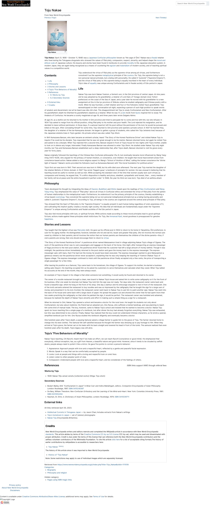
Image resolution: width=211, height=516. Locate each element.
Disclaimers (15, 490)
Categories (49, 467)
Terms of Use (98, 496)
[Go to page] (207, 3)
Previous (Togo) (50, 18)
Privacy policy (15, 485)
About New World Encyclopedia (15, 488)
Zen (123, 113)
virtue (106, 238)
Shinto (113, 189)
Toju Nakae (53, 447)
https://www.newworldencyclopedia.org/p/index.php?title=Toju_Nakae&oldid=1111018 (93, 464)
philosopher (111, 58)
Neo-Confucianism (148, 189)
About (46, 3)
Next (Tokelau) (161, 18)
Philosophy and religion (57, 473)
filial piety (81, 230)
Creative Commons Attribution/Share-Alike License (43, 496)
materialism (125, 65)
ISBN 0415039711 (122, 397)
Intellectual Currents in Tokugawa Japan (64, 412)
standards (49, 434)
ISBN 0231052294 (55, 394)
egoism (113, 65)
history (61, 446)
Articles (37, 3)
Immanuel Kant (116, 216)
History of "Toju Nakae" (58, 455)
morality (130, 63)
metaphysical (107, 75)
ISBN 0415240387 (76, 388)
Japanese (93, 58)
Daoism (95, 189)
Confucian (101, 58)
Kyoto (138, 113)
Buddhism (103, 189)
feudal (154, 58)
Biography (51, 470)
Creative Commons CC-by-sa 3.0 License (101, 434)
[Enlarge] (65, 51)
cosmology (60, 197)
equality (93, 83)
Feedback (56, 3)
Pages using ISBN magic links (59, 480)
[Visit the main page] (16, 3)
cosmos (130, 75)
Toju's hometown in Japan (58, 415)
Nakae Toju (52, 418)
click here (116, 439)
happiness (49, 219)
